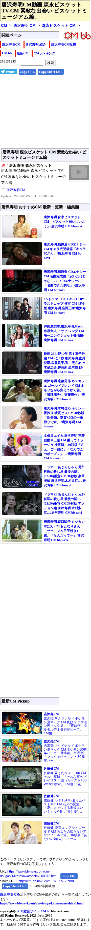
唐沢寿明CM (11, 44)
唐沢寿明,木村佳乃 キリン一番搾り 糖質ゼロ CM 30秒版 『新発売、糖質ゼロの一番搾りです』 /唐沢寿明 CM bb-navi (64, 417)
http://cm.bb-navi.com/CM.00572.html (46, 881)
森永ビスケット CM (59, 26)
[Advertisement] (45, 114)
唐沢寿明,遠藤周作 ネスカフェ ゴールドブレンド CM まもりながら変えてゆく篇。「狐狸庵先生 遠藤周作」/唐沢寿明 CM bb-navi (64, 390)
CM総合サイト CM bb (34, 911)
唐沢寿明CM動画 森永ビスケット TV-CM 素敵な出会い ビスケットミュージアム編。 (44, 11)
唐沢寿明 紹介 (36, 44)
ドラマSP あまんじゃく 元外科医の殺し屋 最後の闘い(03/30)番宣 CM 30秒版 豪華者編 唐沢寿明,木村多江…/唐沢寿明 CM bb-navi (65, 476)
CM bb (7, 53)
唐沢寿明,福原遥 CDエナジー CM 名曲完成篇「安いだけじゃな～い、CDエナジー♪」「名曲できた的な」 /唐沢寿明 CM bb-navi (65, 281)
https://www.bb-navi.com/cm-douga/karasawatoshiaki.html (42, 903)
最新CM (23, 53)
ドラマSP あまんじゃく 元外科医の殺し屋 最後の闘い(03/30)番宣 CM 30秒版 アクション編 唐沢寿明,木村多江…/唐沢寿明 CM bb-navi (64, 503)
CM (4, 26)
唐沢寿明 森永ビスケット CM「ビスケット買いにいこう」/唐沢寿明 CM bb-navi (64, 221)
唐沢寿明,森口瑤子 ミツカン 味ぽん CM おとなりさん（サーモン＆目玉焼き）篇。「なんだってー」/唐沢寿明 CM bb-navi (64, 531)
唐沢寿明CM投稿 (63, 44)
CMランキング (44, 53)
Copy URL (27, 72)
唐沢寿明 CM (24, 26)
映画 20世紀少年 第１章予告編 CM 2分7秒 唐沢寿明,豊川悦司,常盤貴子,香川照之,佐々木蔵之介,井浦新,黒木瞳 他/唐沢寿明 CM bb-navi (64, 363)
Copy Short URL (51, 72)
